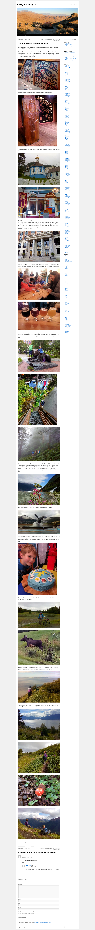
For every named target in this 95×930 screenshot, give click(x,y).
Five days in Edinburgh (68, 44)
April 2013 (66, 223)
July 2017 (66, 179)
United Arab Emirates (68, 325)
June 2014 (66, 206)
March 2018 (66, 169)
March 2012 (66, 238)
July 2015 (66, 198)
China (65, 263)
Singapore (66, 305)
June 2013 (66, 220)
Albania (66, 255)
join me (27, 35)
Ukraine (66, 323)
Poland (66, 298)
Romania (66, 301)
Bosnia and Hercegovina (68, 261)
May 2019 (66, 153)
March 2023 (66, 101)
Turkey (66, 321)
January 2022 (67, 116)
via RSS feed (67, 331)
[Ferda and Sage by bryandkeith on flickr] (39, 702)
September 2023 (67, 95)
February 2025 (67, 75)
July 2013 (66, 219)
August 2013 (67, 218)
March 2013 (66, 224)
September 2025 (67, 67)
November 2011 (67, 242)
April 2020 (66, 140)
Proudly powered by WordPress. (70, 926)
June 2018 (66, 166)
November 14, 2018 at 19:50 (31, 866)
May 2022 (66, 111)
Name (19, 899)
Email (19, 903)
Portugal (66, 299)
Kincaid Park (53, 844)
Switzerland (66, 316)
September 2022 (67, 107)
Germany (66, 275)
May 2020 (66, 139)
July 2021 (66, 123)
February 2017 (67, 184)
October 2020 (67, 133)
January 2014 (67, 212)
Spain (65, 312)
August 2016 (67, 191)
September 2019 (67, 148)
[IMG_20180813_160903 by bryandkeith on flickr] (39, 89)
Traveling (28, 844)
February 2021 (67, 129)
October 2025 (67, 66)
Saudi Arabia (67, 303)
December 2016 (67, 187)
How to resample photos (72, 54)
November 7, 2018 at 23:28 (27, 857)
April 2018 (66, 168)
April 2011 (66, 251)
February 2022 (67, 115)
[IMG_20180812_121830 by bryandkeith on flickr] (39, 371)
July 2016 (66, 193)
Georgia (66, 274)
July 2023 (66, 97)
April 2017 (66, 182)
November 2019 (67, 146)
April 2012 (66, 237)
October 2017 (67, 175)
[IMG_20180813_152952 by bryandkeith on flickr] (37, 146)
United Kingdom (67, 326)
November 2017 (67, 174)
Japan (65, 282)
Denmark (66, 268)
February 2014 (67, 211)
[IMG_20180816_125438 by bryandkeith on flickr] (39, 739)
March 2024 (66, 88)
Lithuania (66, 287)
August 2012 (67, 232)
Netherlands (66, 292)
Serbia (66, 304)
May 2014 (66, 208)
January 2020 (67, 144)
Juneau (49, 844)
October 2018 (67, 161)
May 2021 (66, 125)
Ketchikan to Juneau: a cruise (24, 39)
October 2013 (67, 216)
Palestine (66, 296)
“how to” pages (32, 35)
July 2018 (66, 165)
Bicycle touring (67, 260)
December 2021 (67, 117)
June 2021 (66, 124)
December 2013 (67, 213)
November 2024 (67, 79)
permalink (32, 846)
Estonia (66, 270)
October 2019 (67, 147)
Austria (66, 258)
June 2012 (66, 234)
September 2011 (67, 245)
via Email (66, 332)
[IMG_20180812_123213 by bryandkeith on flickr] (39, 217)
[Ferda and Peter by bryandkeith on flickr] (39, 839)
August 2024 (67, 82)
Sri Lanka (66, 313)
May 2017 (66, 181)
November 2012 (67, 229)
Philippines (66, 297)
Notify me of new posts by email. (25, 915)
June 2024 (66, 85)
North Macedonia (67, 294)
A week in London (67, 43)
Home (20, 35)
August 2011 (67, 246)
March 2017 (66, 183)
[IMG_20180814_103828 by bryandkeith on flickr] (39, 533)
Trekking (66, 320)
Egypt (65, 269)
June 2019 (66, 152)
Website (19, 907)
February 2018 (67, 171)
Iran (65, 278)
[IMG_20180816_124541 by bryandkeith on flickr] (39, 805)
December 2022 (67, 103)
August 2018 (67, 164)
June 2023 (66, 99)
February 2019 (67, 157)
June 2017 (66, 180)
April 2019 (66, 154)
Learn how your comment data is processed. (43, 922)
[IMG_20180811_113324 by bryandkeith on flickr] (39, 504)
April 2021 (66, 126)
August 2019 (67, 150)
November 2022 (67, 104)
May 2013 (66, 222)
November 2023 (67, 93)
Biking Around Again (26, 4)
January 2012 (67, 240)
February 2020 (67, 143)
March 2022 (66, 114)
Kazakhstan (66, 283)
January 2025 (67, 76)
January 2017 (67, 186)
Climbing (66, 265)
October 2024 (67, 80)
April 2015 (66, 202)
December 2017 (67, 173)
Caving (66, 262)
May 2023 (66, 100)
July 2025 (66, 69)
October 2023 (67, 94)
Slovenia (66, 309)
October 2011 (67, 244)
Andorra (66, 256)
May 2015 (66, 201)
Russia (66, 302)
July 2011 (66, 247)
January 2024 (67, 90)
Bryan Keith (32, 44)
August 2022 (67, 108)
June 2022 (66, 110)
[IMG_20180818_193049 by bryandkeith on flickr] (37, 594)
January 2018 (67, 172)
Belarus (66, 259)
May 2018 (66, 167)
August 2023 (67, 96)
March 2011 (66, 252)
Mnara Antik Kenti (68, 49)
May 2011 (66, 249)
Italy (65, 281)
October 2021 (67, 119)
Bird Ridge (46, 844)
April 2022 (66, 112)
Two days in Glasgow (68, 45)
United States (33, 844)
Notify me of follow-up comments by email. (27, 913)
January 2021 (67, 130)
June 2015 (66, 200)
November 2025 (67, 65)
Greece (66, 276)
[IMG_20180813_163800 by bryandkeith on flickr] (39, 329)
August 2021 (67, 122)
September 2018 (67, 162)
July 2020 (66, 137)
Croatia (66, 266)
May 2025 (66, 72)
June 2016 (66, 194)
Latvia (66, 285)
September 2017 (67, 176)
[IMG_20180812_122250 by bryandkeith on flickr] (39, 261)
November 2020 (67, 132)
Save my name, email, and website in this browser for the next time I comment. (33, 911)
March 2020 (66, 141)
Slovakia (66, 307)
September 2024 (67, 81)
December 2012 (67, 227)
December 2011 (67, 241)
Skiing (66, 306)
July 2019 (66, 151)
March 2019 (66, 155)
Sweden (66, 314)
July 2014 (66, 205)
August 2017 (67, 177)
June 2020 (66, 138)
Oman (66, 295)
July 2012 (66, 233)
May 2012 (66, 236)
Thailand (66, 318)
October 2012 (67, 230)
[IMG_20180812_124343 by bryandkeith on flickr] (37, 425)
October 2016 (67, 189)
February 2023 (67, 102)
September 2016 (67, 190)
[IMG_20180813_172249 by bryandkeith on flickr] (39, 299)
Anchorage (42, 844)
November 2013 (67, 215)
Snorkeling (66, 310)
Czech (66, 267)
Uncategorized (67, 324)
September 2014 (67, 203)
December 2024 (67, 78)
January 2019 (67, 158)
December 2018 (67, 159)
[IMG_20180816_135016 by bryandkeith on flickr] (39, 772)
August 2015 (67, 197)
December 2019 (67, 145)
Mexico (66, 289)
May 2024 (66, 86)
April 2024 (66, 87)
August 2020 (67, 136)
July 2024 (66, 83)
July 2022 (66, 109)
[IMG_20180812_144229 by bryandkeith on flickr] (39, 460)
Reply (23, 862)
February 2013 (67, 225)
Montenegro (66, 291)
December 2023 (67, 92)
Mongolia (66, 290)
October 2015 (67, 195)
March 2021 (66, 128)
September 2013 (67, 217)
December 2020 (67, 131)
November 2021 (67, 118)
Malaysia (66, 288)
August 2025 (67, 68)
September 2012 (67, 231)
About (23, 35)
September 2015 (67, 196)
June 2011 (66, 248)
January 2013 (67, 226)
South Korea (67, 311)
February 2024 (67, 89)
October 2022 (67, 105)
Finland (66, 272)
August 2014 (67, 204)
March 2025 (66, 74)
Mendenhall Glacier (21, 846)
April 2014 (66, 209)
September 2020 (67, 135)
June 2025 (66, 71)
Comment (20, 884)
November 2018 (67, 160)
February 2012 (67, 239)
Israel (65, 280)
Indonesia (66, 277)
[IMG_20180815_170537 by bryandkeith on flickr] (39, 664)
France (66, 273)
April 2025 (66, 73)
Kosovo (66, 284)
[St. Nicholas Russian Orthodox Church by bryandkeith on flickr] (39, 184)
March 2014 (66, 210)
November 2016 (67, 188)
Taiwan (66, 317)
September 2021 (67, 121)
